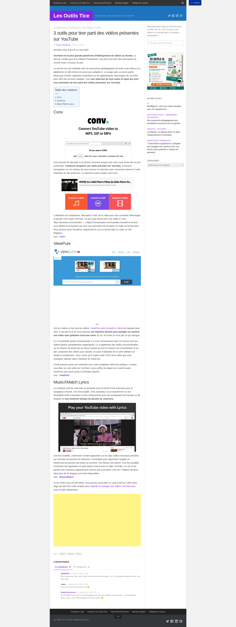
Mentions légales (122, 3)
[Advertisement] (97, 305)
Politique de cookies (140, 3)
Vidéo (98, 28)
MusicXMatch (66, 477)
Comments (63, 567)
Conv (59, 97)
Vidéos (78, 554)
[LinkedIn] (177, 15)
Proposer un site (59, 3)
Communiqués (171, 115)
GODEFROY (65, 574)
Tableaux (151, 129)
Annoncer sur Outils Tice (80, 3)
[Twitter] (169, 15)
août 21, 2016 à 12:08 (80, 574)
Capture (62, 554)
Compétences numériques (67, 28)
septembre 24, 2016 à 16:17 (88, 592)
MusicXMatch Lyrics (65, 104)
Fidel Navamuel (63, 45)
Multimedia (88, 28)
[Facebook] (173, 15)
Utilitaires (71, 554)
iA (148, 103)
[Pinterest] (181, 15)
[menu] (195, 2)
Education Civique (155, 115)
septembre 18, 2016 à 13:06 (78, 584)
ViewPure (61, 101)
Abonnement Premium (102, 3)
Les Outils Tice (71, 16)
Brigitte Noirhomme (68, 592)
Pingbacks (82, 567)
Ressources (152, 117)
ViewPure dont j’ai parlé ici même (106, 328)
